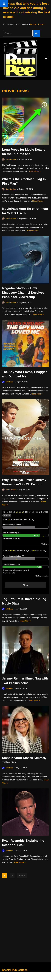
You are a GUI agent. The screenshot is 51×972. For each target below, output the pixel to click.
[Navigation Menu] (46, 58)
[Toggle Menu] (4, 3)
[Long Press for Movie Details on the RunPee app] (25, 121)
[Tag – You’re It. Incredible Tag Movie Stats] (25, 552)
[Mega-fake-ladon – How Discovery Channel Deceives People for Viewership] (25, 259)
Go (36, 33)
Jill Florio (9, 382)
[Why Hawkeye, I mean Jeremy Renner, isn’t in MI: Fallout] (25, 437)
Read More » (34, 171)
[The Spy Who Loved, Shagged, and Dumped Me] (25, 343)
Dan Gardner (10, 159)
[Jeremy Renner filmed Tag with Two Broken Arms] (25, 650)
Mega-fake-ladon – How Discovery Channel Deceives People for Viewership (23, 292)
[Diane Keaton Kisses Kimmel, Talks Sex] (25, 729)
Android (41, 24)
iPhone (33, 24)
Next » (22, 876)
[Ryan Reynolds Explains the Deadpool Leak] (25, 812)
